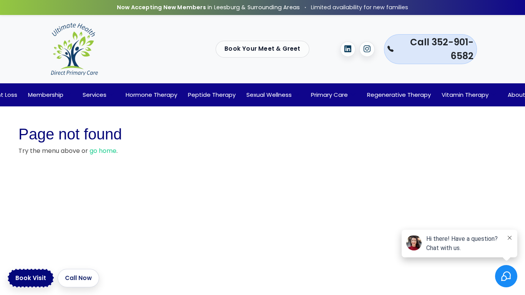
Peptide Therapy (212, 95)
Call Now (78, 278)
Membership (45, 95)
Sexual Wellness (269, 95)
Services (94, 95)
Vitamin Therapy (465, 95)
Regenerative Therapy (399, 95)
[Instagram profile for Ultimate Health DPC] (367, 49)
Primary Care (329, 95)
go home (103, 150)
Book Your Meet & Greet (262, 49)
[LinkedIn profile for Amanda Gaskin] (348, 49)
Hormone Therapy (151, 95)
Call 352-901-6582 (441, 49)
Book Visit (30, 278)
